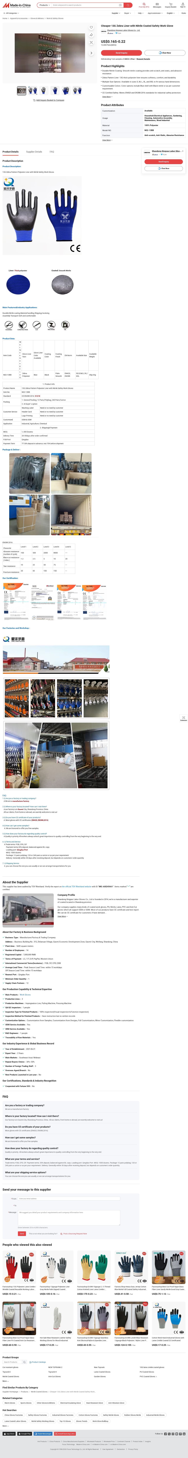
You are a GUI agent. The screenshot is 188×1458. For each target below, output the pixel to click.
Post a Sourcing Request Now (73, 1233)
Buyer (126, 13)
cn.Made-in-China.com (118, 1444)
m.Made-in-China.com (100, 1444)
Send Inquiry (121, 53)
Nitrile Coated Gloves (11, 1376)
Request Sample (143, 59)
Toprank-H (52, 1372)
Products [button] (44, 5)
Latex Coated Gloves (102, 1372)
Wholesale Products (94, 1441)
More (5, 1426)
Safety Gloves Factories (37, 1415)
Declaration (121, 1449)
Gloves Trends (81, 1421)
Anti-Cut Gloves (54, 1376)
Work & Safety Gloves (55, 18)
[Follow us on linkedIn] (184, 1433)
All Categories (11, 13)
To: (15, 1205)
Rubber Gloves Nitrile (132, 1415)
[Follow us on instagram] (173, 1433)
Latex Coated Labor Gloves (15, 1421)
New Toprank (99, 1367)
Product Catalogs (38, 1362)
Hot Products (42, 1441)
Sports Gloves (25, 1403)
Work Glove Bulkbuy (100, 1421)
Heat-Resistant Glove (94, 1403)
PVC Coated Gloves (147, 1376)
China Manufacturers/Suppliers (73, 1441)
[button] (120, 5)
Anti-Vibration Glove (116, 1403)
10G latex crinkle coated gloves (152, 1367)
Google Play (25, 1433)
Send (22, 1233)
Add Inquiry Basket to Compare (50, 100)
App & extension (154, 13)
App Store (9, 1433)
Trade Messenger (43, 1433)
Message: (13, 1212)
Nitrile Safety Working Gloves (42, 1421)
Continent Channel (123, 1441)
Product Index (137, 1441)
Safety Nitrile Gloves (111, 1415)
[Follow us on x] (169, 1433)
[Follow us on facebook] (165, 1433)
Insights (148, 1441)
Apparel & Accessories (19, 18)
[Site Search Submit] (128, 5)
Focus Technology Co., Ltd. (76, 1449)
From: (14, 1199)
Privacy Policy (133, 1449)
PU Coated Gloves (147, 1372)
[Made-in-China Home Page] (16, 5)
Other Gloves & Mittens (46, 1403)
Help (140, 13)
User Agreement (107, 1449)
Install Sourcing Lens (66, 1433)
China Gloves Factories (14, 1415)
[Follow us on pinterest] (180, 1433)
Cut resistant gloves (10, 1367)
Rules (184, 13)
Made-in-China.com (83, 1444)
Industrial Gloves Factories (62, 1415)
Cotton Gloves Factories (88, 1415)
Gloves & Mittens (37, 18)
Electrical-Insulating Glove (70, 1403)
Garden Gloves (100, 1376)
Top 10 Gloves (65, 1421)
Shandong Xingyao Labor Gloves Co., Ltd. (123, 30)
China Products (54, 1441)
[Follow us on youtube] (176, 1433)
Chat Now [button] (166, 53)
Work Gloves (25, 994)
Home (5, 18)
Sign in (182, 6)
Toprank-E (7, 1372)
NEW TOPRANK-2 (55, 1367)
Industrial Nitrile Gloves (155, 1415)
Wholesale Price (109, 1441)
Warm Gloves (10, 1403)
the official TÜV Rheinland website (76, 886)
